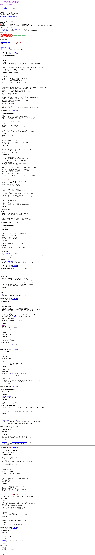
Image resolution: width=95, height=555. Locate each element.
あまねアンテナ (5, 9)
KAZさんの (19, 30)
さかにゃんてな (6, 8)
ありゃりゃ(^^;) (5, 294)
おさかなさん (4, 29)
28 (9, 48)
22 (1, 48)
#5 (2, 154)
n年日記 (15, 53)
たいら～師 (4, 442)
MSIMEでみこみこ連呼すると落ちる (19, 442)
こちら (9, 12)
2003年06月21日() (6, 53)
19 (6, 47)
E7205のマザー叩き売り (9, 253)
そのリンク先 (10, 344)
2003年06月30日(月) (6, 528)
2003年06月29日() (6, 447)
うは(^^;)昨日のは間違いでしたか (8, 396)
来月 (9, 42)
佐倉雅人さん (17, 29)
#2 (2, 60)
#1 (2, 55)
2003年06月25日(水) (6, 299)
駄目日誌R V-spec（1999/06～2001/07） (9, 16)
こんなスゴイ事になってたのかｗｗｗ (9, 420)
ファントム (15, 316)
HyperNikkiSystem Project (90, 550)
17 (3, 47)
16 (2, 47)
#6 (2, 206)
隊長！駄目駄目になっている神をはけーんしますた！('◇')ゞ (14, 261)
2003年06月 (5, 42)
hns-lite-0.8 (83, 550)
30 (2, 49)
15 (1, 47)
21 (9, 47)
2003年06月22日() (6, 110)
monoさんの (5, 30)
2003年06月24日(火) (6, 266)
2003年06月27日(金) (6, 386)
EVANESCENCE (12, 373)
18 (5, 47)
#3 (2, 72)
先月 (2, 42)
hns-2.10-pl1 (78, 550)
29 (1, 49)
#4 (2, 145)
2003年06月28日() (6, 427)
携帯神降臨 (4, 540)
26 (6, 48)
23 (2, 48)
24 (3, 48)
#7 (2, 211)
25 (5, 48)
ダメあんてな (19, 9)
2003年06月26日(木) (6, 349)
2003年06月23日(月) (6, 222)
